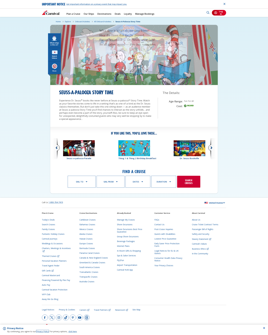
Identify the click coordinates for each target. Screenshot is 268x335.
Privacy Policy (42, 331)
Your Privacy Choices (163, 265)
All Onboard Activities (102, 21)
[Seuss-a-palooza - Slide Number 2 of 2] (214, 56)
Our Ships (89, 13)
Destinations (104, 13)
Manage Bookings (144, 13)
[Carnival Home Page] (51, 12)
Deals (118, 13)
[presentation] (134, 150)
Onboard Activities (82, 21)
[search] (208, 13)
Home (58, 21)
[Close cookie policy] (264, 328)
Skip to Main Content (12, 1)
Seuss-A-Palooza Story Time (127, 21)
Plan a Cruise (73, 13)
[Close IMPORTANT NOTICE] (224, 4)
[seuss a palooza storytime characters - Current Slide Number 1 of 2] (214, 53)
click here (72, 331)
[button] (54, 40)
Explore (68, 21)
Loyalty (128, 13)
